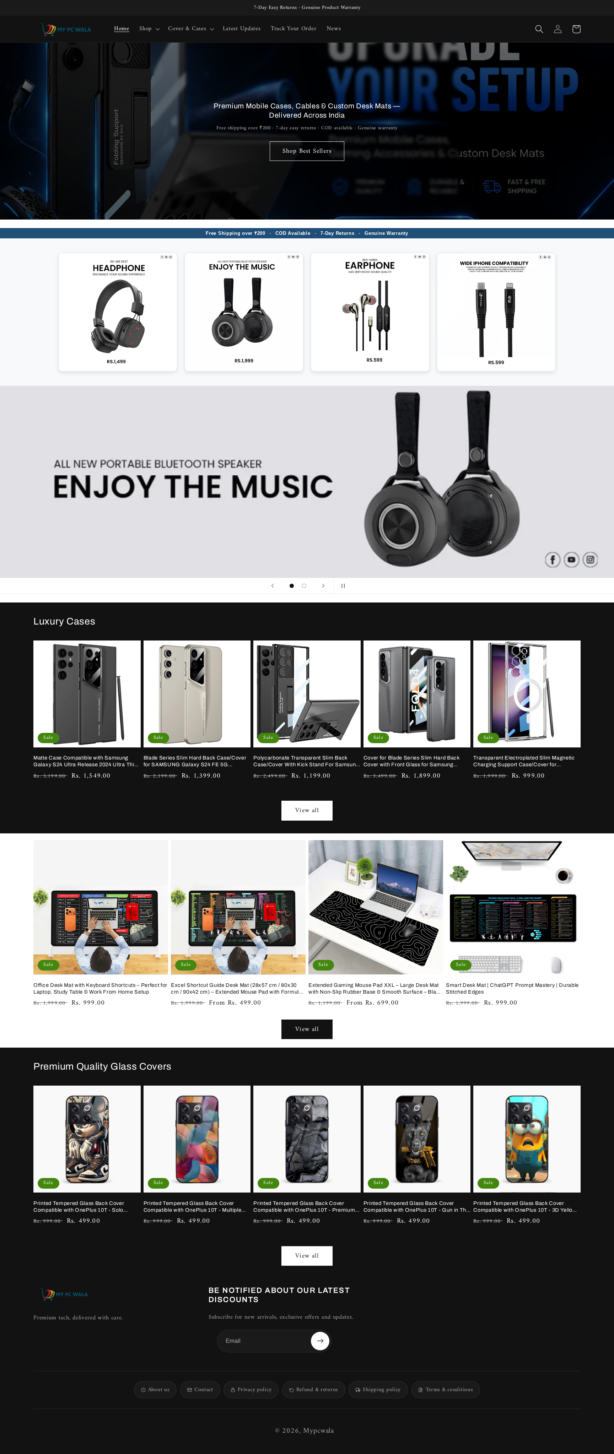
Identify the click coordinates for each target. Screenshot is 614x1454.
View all (306, 810)
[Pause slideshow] (341, 586)
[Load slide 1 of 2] (291, 585)
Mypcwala (318, 1431)
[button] (148, 29)
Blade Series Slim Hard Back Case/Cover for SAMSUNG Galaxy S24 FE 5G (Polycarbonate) (195, 761)
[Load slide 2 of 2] (304, 585)
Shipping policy (382, 1390)
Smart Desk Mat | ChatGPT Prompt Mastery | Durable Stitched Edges (512, 988)
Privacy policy (254, 1390)
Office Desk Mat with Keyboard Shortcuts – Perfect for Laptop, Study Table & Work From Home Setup (100, 988)
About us (159, 1390)
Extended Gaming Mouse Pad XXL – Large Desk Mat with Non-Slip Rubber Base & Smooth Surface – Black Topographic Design (375, 988)
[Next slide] (323, 586)
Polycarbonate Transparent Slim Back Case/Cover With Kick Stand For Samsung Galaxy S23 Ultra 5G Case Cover (306, 761)
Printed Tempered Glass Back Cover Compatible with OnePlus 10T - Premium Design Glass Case (304, 1207)
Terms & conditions (449, 1390)
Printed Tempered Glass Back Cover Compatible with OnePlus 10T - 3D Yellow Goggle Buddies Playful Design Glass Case (526, 1207)
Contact (203, 1390)
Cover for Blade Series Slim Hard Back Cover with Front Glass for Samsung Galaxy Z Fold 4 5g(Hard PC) (411, 761)
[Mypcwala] (63, 1294)
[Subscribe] (320, 1341)
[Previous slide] (272, 586)
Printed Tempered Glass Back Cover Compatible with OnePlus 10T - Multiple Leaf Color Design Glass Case (193, 1207)
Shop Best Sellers (307, 151)
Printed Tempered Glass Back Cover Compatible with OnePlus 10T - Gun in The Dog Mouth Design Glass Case (416, 1207)
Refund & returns (317, 1390)
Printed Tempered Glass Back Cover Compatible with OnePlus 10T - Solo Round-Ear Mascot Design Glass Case (81, 1207)
